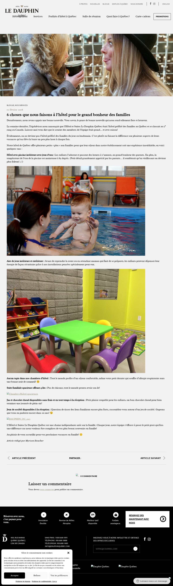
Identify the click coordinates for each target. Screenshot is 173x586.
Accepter (15, 575)
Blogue (106, 4)
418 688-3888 (61, 540)
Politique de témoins (23, 581)
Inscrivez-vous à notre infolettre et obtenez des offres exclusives (116, 539)
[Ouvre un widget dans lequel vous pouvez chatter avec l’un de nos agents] (151, 581)
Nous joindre (137, 4)
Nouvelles (95, 4)
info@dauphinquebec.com (57, 546)
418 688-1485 (62, 543)
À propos (83, 4)
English (166, 4)
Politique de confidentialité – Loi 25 (44, 581)
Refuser (37, 575)
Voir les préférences (59, 575)
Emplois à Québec (120, 4)
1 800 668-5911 (61, 537)
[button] (68, 552)
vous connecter (47, 489)
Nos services (21, 105)
